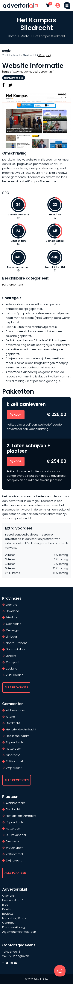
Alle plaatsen (15, 872)
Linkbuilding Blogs (14, 918)
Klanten (7, 909)
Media (25, 36)
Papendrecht (15, 742)
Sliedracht (13, 755)
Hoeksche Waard (18, 736)
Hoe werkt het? (12, 900)
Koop (17, 414)
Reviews (7, 914)
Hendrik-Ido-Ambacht (21, 729)
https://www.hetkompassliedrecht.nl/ (28, 71)
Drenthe (11, 605)
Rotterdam (13, 749)
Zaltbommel (14, 761)
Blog (5, 905)
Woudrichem (15, 848)
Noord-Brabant (16, 643)
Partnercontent (12, 284)
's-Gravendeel (16, 835)
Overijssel (12, 662)
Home (12, 36)
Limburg (11, 637)
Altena (10, 717)
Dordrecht (13, 723)
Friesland (12, 617)
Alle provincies (16, 687)
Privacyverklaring (13, 927)
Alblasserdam (15, 710)
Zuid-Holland (11, 55)
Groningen (13, 630)
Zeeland (11, 668)
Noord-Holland (16, 649)
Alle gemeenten (16, 780)
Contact (8, 923)
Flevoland (12, 611)
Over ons (8, 896)
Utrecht (11, 656)
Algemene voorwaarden (19, 932)
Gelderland (13, 624)
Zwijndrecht (14, 768)
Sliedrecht (13, 841)
